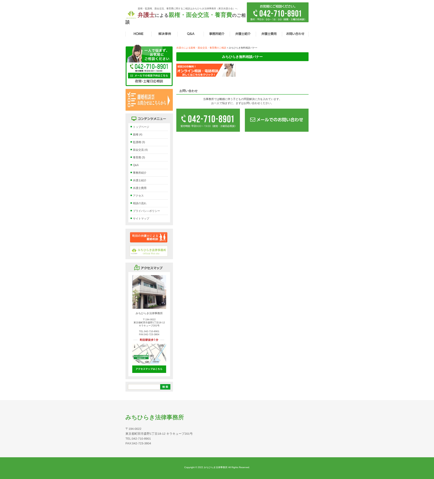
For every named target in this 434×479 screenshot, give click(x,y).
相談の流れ (139, 203)
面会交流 (140, 149)
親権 (137, 134)
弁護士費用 (139, 188)
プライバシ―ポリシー (146, 210)
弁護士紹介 (139, 180)
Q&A (136, 165)
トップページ (141, 126)
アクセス (138, 195)
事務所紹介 (139, 172)
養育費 (139, 157)
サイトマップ (141, 218)
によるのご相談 (185, 18)
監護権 (139, 142)
